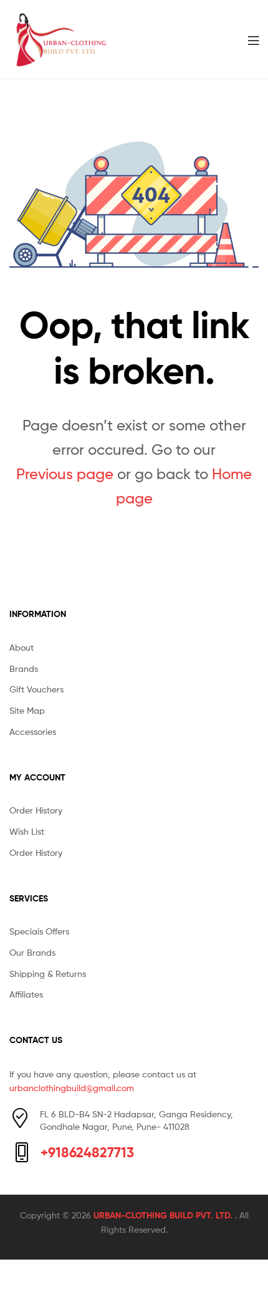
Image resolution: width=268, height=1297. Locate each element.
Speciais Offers (39, 931)
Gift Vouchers (36, 689)
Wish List (26, 831)
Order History (35, 810)
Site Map (27, 710)
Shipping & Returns (47, 973)
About (21, 647)
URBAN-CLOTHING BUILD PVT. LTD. (164, 1215)
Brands (23, 668)
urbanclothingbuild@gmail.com (71, 1087)
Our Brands (32, 952)
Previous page (64, 474)
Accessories (32, 731)
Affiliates (26, 994)
